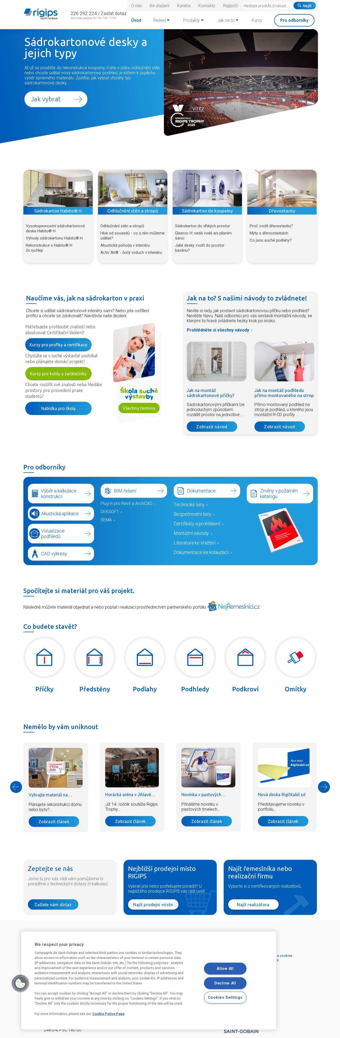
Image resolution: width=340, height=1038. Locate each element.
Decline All (225, 983)
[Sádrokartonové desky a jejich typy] (241, 134)
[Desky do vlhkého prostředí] (207, 188)
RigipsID (230, 5)
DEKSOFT (110, 511)
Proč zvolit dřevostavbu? (271, 226)
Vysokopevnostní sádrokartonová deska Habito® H (55, 228)
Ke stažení (159, 5)
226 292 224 (84, 13)
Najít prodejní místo (153, 904)
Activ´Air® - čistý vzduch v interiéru (131, 252)
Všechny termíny (139, 408)
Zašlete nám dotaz (52, 904)
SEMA (106, 519)
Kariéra (183, 5)
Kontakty (206, 5)
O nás (136, 5)
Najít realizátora (253, 904)
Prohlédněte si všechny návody (218, 330)
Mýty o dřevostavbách (269, 233)
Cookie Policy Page (108, 1014)
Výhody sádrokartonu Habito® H (54, 238)
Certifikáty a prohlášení (197, 523)
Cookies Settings (225, 997)
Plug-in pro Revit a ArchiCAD (126, 503)
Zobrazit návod (211, 426)
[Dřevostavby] (282, 188)
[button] (20, 983)
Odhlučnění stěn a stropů (122, 226)
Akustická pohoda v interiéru (125, 245)
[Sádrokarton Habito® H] (58, 188)
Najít (307, 6)
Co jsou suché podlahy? (271, 240)
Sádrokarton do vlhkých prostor (202, 226)
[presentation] (16, 787)
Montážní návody (191, 533)
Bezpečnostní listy (192, 514)
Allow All (225, 968)
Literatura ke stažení (194, 543)
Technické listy (189, 504)
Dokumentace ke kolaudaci (201, 552)
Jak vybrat (46, 99)
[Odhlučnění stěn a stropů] (132, 188)
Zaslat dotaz (114, 13)
